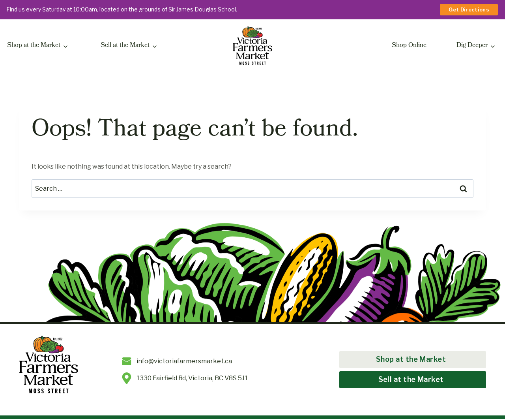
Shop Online (409, 46)
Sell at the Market (125, 46)
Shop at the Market (33, 46)
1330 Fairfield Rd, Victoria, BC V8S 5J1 (192, 378)
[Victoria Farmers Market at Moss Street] (252, 45)
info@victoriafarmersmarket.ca (184, 361)
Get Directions (469, 9)
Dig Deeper (472, 46)
